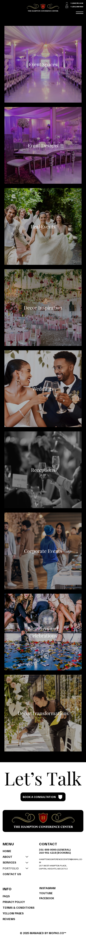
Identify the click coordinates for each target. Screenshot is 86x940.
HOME (7, 851)
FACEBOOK (46, 898)
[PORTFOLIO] (27, 868)
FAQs (6, 896)
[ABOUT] (27, 857)
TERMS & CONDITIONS (18, 907)
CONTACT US (12, 874)
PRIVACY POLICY (14, 902)
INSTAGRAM (47, 888)
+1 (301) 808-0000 (76, 7)
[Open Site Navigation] (79, 12)
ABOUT (7, 856)
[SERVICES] (27, 862)
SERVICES (9, 862)
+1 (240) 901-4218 (76, 3)
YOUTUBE (46, 893)
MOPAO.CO (56, 933)
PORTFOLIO (11, 868)
